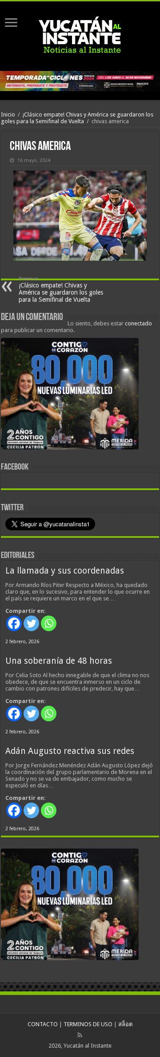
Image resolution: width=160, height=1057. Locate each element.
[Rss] (79, 1035)
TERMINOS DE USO (88, 1024)
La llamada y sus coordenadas (64, 571)
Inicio (8, 114)
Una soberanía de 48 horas (58, 661)
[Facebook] (14, 623)
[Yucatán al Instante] (80, 36)
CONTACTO (43, 1024)
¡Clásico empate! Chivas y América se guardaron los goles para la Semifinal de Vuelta (77, 118)
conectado (138, 323)
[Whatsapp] (48, 623)
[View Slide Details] (70, 395)
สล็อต (125, 1024)
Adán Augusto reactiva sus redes (69, 751)
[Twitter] (31, 623)
